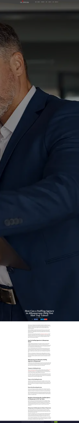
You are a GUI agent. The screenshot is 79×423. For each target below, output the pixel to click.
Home (36, 2)
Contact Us (57, 2)
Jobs (47, 2)
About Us (50, 2)
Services (39, 2)
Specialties (43, 2)
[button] (36, 319)
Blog (53, 2)
